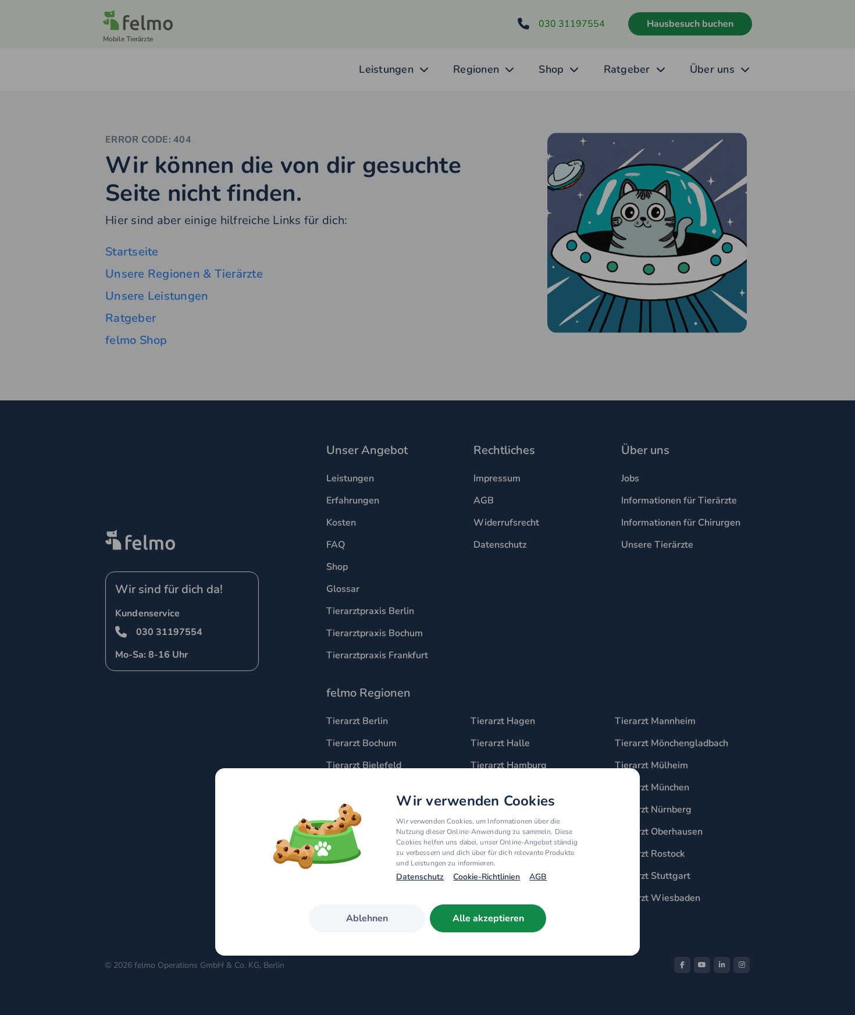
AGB (538, 877)
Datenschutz (420, 877)
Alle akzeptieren (488, 918)
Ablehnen (367, 918)
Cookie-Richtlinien (486, 877)
